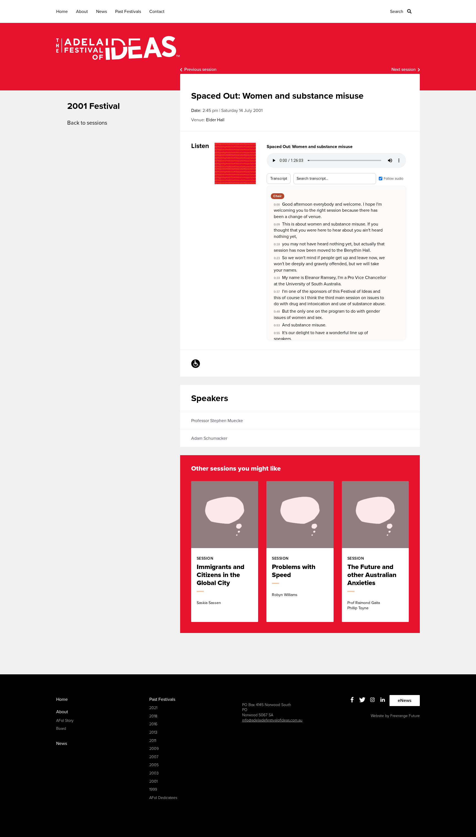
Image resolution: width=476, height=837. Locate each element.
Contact (156, 11)
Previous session (200, 69)
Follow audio (393, 178)
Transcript (278, 178)
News (101, 11)
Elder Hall (215, 120)
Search (396, 11)
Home (62, 11)
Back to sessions (87, 123)
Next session (403, 69)
